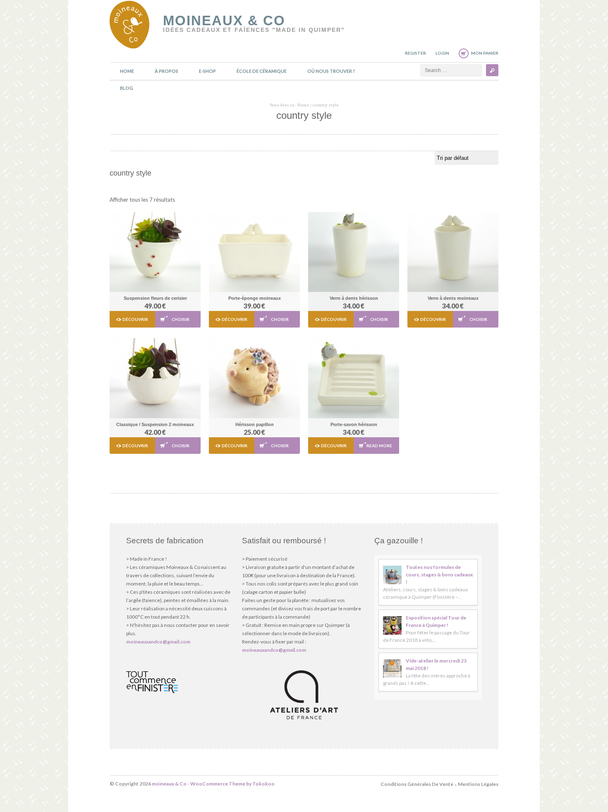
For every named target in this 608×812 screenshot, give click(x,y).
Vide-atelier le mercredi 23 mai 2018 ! (436, 664)
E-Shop (207, 71)
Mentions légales (478, 784)
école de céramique (262, 71)
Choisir (180, 319)
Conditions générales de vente (417, 784)
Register (415, 53)
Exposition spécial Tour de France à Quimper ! (436, 621)
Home (127, 71)
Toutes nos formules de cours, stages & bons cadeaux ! (439, 574)
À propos (166, 71)
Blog (126, 88)
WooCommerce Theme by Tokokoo (232, 784)
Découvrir (135, 319)
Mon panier (484, 53)
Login (442, 53)
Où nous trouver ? (331, 71)
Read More (379, 445)
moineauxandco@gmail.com (158, 642)
